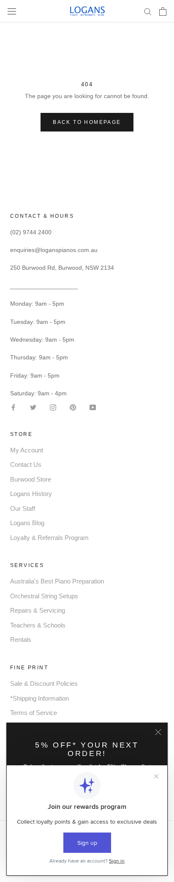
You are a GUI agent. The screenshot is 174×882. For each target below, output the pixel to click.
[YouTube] (93, 406)
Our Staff (22, 508)
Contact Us (25, 464)
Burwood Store (30, 479)
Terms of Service (33, 712)
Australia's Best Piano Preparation (57, 581)
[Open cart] (162, 11)
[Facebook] (13, 406)
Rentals (20, 639)
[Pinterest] (73, 406)
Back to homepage (87, 122)
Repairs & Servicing (37, 610)
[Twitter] (33, 406)
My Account (26, 450)
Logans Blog (27, 522)
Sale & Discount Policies (44, 683)
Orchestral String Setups (44, 596)
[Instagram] (53, 406)
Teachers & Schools (37, 625)
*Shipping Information (39, 698)
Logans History (31, 493)
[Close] (158, 732)
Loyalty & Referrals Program (49, 537)
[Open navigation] (12, 11)
